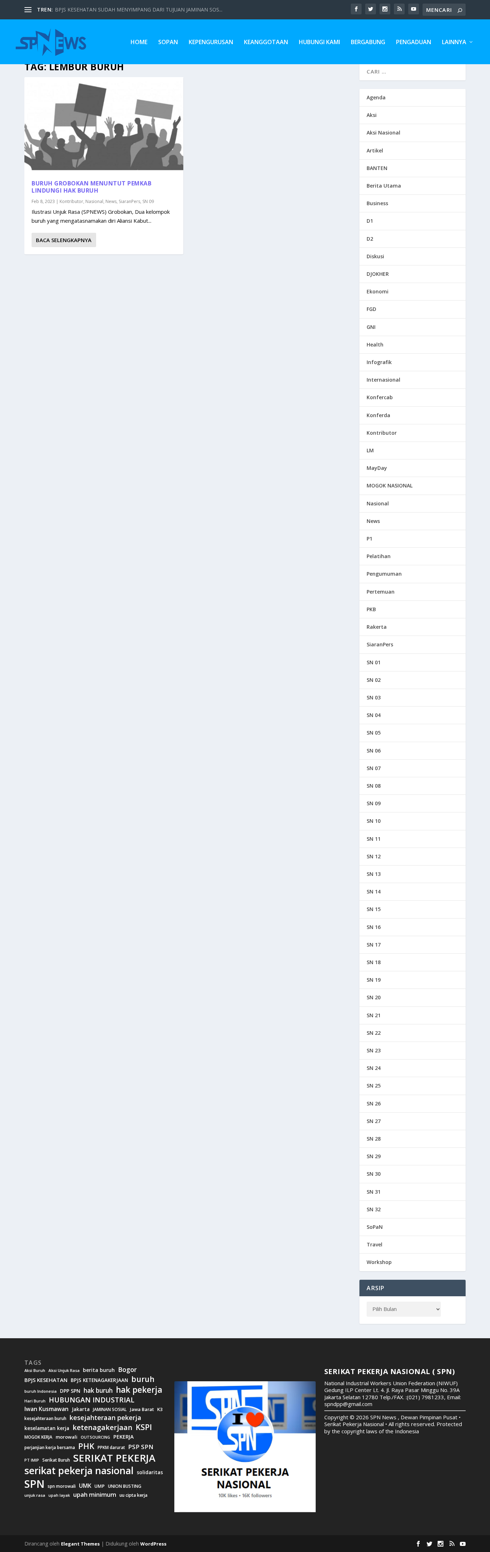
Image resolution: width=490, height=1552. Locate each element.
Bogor (127, 1369)
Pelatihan (379, 556)
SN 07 (374, 768)
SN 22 (374, 1032)
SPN (34, 1484)
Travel (374, 1244)
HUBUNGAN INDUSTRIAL (92, 1399)
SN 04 (374, 715)
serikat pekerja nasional (78, 1470)
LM (370, 450)
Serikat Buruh (56, 1460)
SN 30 (374, 1173)
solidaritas (150, 1472)
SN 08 (374, 785)
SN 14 (374, 891)
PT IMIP (31, 1460)
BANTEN (377, 168)
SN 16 (374, 927)
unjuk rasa (34, 1495)
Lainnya (454, 42)
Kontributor (71, 201)
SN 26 (374, 1103)
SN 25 (374, 1085)
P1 (369, 538)
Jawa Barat (142, 1409)
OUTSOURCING (95, 1437)
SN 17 (374, 944)
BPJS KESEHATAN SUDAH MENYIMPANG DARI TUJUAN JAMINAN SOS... (138, 9)
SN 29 (374, 1156)
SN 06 (374, 750)
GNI (371, 327)
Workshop (379, 1262)
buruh (143, 1379)
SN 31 (374, 1191)
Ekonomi (377, 291)
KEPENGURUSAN (211, 42)
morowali (66, 1437)
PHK (86, 1446)
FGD (371, 309)
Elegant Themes (80, 1544)
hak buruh (98, 1391)
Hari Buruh (35, 1401)
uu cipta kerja (133, 1495)
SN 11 (374, 838)
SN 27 (374, 1121)
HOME (139, 42)
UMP (99, 1486)
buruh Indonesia (40, 1391)
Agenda (376, 97)
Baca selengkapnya (63, 240)
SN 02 (374, 679)
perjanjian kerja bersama (49, 1447)
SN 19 (374, 979)
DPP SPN (70, 1391)
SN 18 (374, 962)
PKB (371, 609)
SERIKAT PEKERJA (114, 1458)
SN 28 (374, 1138)
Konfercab (380, 397)
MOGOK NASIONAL (390, 485)
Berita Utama (384, 185)
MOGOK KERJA (38, 1437)
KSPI (144, 1427)
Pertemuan (381, 591)
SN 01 (374, 662)
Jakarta (81, 1409)
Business (377, 203)
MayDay (377, 467)
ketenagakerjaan (102, 1427)
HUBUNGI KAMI (319, 42)
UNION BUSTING (124, 1486)
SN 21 (374, 1015)
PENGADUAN (413, 42)
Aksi (372, 115)
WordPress (153, 1544)
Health (375, 344)
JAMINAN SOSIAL (110, 1409)
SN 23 (374, 1050)
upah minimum (94, 1495)
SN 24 (374, 1068)
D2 (370, 238)
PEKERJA (123, 1436)
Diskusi (375, 256)
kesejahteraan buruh (45, 1418)
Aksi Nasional (383, 132)
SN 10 (374, 820)
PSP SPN (140, 1446)
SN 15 (374, 909)
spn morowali (62, 1486)
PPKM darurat (111, 1447)
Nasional (94, 201)
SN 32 (374, 1209)
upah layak (59, 1495)
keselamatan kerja (46, 1428)
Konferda (378, 415)
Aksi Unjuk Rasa (64, 1370)
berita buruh (99, 1370)
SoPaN (168, 42)
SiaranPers (129, 201)
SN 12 (374, 856)
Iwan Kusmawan (46, 1409)
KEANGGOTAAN (266, 42)
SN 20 (374, 997)
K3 (159, 1409)
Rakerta (377, 626)
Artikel (375, 150)
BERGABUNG (368, 42)
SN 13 (374, 874)
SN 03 (374, 697)
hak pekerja (139, 1389)
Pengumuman (384, 573)
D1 (370, 220)
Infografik (379, 362)
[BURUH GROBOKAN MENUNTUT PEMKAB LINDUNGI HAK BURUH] (103, 125)
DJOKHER (378, 273)
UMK (85, 1485)
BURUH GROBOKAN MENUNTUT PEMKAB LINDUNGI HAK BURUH (91, 187)
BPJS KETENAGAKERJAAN (99, 1380)
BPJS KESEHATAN (45, 1380)
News (111, 201)
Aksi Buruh (34, 1370)
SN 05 (374, 732)
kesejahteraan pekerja (105, 1418)
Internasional (383, 379)
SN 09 (148, 201)
